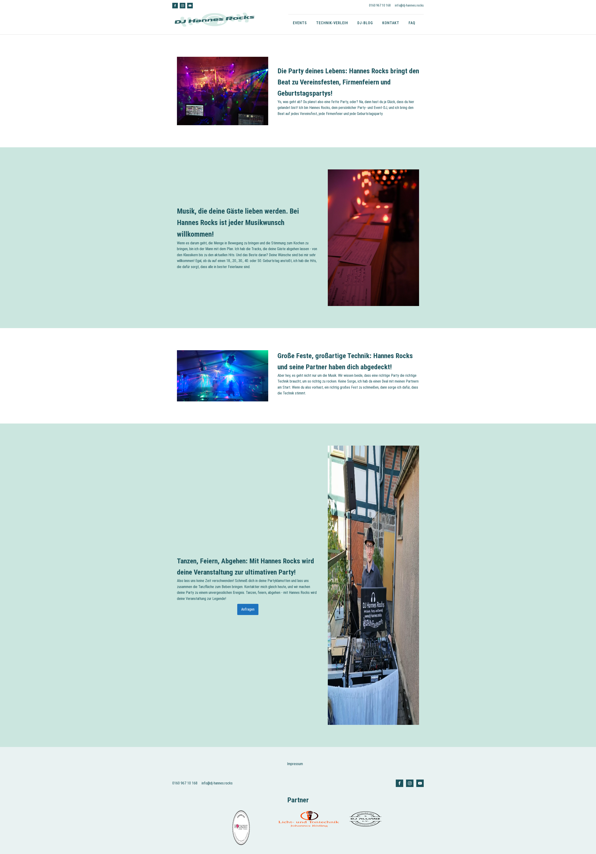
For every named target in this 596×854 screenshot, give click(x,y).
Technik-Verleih (332, 23)
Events (300, 23)
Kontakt (390, 23)
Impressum (295, 764)
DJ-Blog (365, 23)
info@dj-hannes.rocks (409, 5)
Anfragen (247, 609)
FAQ (412, 23)
